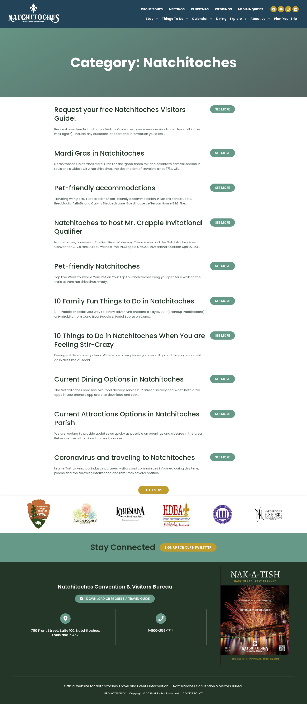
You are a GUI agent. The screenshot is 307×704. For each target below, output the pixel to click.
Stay (149, 18)
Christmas (200, 9)
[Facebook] (273, 9)
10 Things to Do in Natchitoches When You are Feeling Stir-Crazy (129, 340)
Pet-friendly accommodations (104, 188)
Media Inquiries (250, 9)
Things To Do (172, 18)
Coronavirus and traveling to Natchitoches (124, 457)
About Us (257, 18)
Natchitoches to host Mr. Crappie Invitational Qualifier (128, 227)
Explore (236, 18)
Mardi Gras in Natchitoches (99, 153)
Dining (221, 18)
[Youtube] (281, 9)
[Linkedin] (295, 9)
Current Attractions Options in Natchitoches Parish (127, 418)
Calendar (200, 18)
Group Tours (152, 9)
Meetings (177, 9)
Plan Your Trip (285, 18)
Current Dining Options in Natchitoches (119, 379)
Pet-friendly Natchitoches (97, 266)
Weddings (223, 9)
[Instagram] (288, 9)
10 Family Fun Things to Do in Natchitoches (124, 301)
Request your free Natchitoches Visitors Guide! (120, 114)
